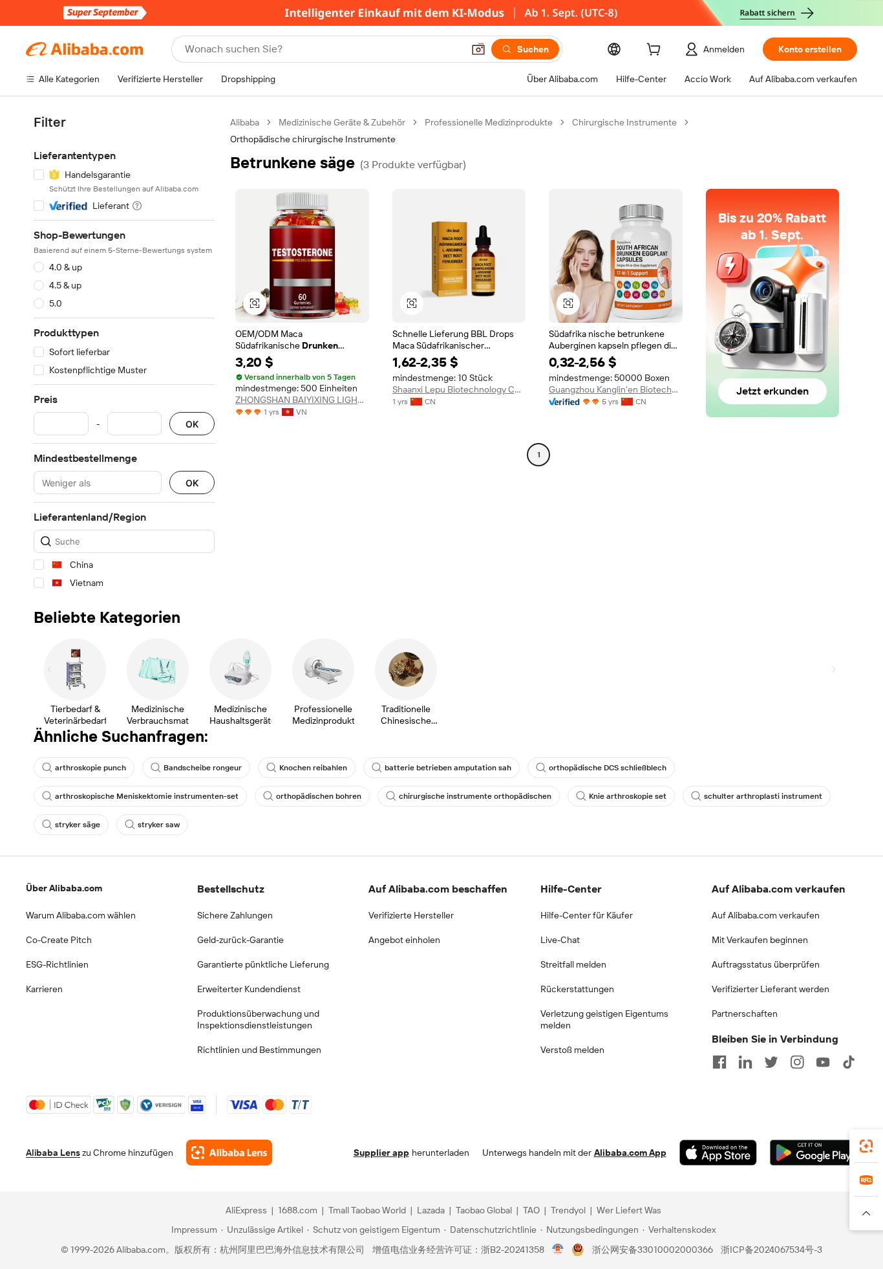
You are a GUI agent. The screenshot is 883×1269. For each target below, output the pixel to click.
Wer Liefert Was (629, 1210)
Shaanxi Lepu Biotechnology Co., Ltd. (459, 389)
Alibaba (244, 122)
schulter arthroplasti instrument (763, 796)
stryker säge (77, 824)
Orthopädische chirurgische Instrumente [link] (313, 139)
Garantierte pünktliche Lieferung (263, 964)
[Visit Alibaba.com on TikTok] (848, 1062)
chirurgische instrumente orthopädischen (475, 796)
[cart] (656, 51)
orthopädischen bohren (318, 796)
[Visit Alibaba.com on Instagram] (797, 1062)
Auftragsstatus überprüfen (766, 964)
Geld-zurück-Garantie (240, 940)
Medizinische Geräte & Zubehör (342, 122)
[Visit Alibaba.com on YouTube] (823, 1062)
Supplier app (381, 1152)
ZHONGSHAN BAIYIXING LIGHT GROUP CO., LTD (302, 400)
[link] (866, 1146)
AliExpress (246, 1210)
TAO (531, 1210)
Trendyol (568, 1210)
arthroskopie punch (90, 767)
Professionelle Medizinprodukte (489, 122)
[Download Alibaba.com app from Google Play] (813, 1153)
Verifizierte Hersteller (411, 915)
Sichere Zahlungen (235, 915)
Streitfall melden (573, 964)
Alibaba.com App (630, 1152)
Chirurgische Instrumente (624, 122)
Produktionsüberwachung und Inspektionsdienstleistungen (258, 1019)
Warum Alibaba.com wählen (81, 915)
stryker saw (159, 824)
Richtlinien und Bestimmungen (259, 1050)
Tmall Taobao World (367, 1210)
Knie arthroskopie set (627, 796)
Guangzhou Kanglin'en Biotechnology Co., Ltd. (616, 389)
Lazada (431, 1210)
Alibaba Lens (53, 1152)
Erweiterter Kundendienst (249, 989)
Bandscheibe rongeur (203, 767)
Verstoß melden (572, 1050)
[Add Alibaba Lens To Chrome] (229, 1153)
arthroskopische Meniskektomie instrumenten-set (147, 796)
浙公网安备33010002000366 (652, 1249)
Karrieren (44, 989)
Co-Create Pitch (59, 940)
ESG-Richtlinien (57, 964)
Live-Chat (560, 940)
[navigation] (124, 353)
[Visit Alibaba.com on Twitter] (771, 1062)
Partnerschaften (745, 1013)
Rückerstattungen (577, 989)
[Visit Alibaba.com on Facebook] (719, 1062)
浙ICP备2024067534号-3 (771, 1249)
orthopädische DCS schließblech (607, 767)
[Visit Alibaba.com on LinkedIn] (745, 1062)
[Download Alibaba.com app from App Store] (718, 1153)
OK (192, 423)
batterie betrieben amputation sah (448, 767)
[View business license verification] (558, 1249)
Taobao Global (484, 1210)
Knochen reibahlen (313, 767)
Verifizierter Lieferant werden (770, 989)
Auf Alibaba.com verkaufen (766, 915)
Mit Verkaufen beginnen (760, 940)
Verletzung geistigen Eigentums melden (604, 1019)
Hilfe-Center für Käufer (586, 915)
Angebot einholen (404, 940)
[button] (478, 49)
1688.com (297, 1210)
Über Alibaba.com (64, 888)
